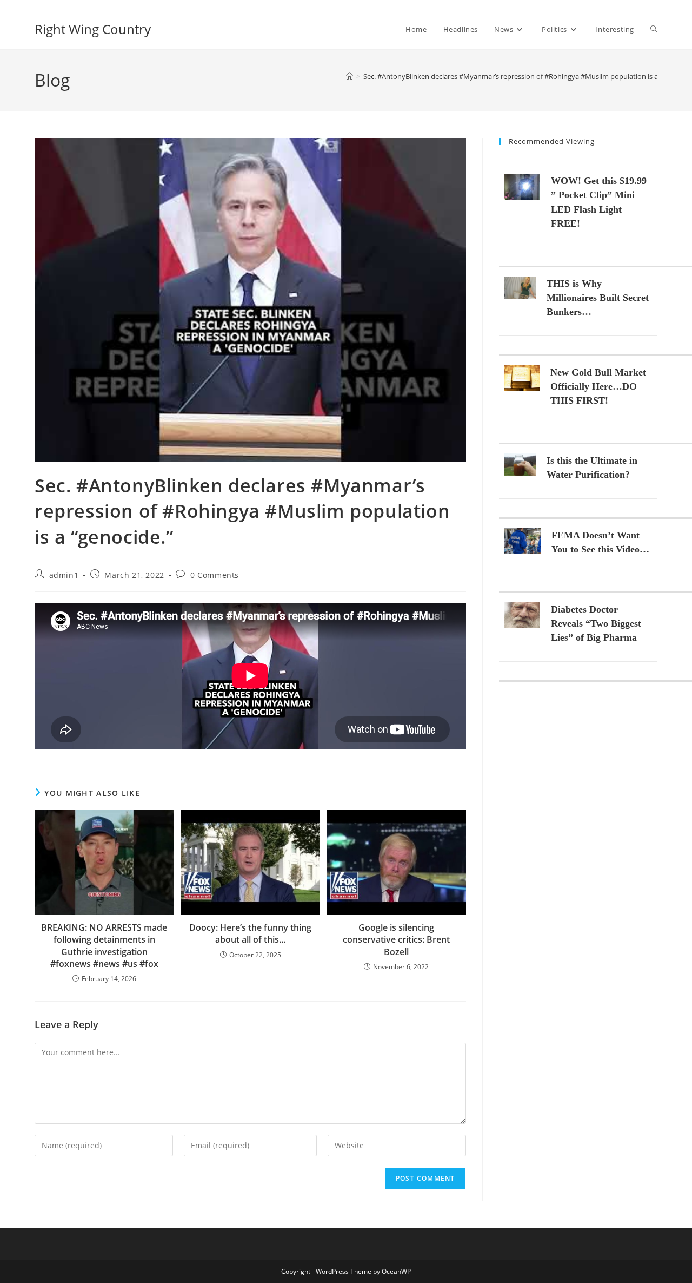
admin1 (64, 575)
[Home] (349, 76)
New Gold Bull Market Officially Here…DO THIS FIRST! (598, 386)
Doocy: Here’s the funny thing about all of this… (250, 933)
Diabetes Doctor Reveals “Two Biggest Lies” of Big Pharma (596, 623)
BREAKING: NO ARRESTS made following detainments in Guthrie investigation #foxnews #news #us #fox (104, 946)
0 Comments (214, 575)
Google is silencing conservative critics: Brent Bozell (396, 940)
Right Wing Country (93, 29)
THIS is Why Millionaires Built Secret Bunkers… (598, 297)
